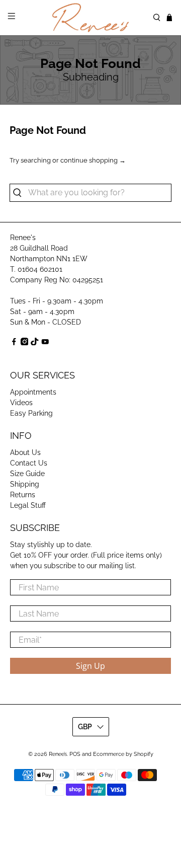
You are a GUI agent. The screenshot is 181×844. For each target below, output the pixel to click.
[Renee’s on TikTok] (35, 343)
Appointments (33, 392)
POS (74, 754)
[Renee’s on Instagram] (25, 343)
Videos (21, 403)
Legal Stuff (28, 505)
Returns (22, 495)
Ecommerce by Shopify (123, 754)
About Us (25, 452)
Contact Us (28, 463)
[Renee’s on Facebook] (14, 343)
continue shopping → (93, 160)
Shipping (24, 484)
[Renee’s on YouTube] (45, 343)
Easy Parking (31, 413)
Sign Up (90, 665)
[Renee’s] (90, 18)
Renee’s (58, 754)
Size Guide (27, 474)
